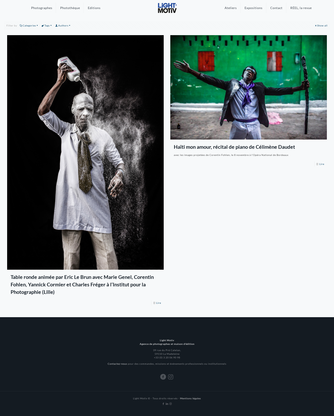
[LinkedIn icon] (167, 403)
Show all (322, 25)
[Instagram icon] (170, 403)
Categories (29, 25)
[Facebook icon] (163, 403)
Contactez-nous (118, 363)
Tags (47, 25)
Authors (63, 25)
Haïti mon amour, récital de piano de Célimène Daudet (234, 147)
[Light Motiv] (167, 8)
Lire (158, 302)
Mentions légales (190, 398)
